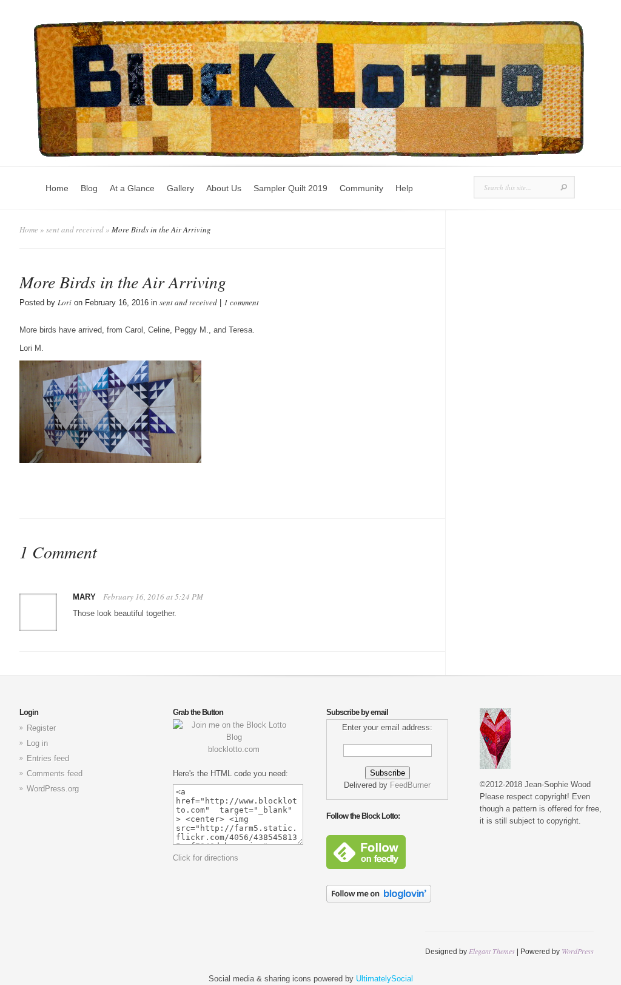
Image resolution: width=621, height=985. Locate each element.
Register (41, 728)
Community (361, 188)
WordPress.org (53, 788)
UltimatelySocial (384, 978)
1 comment (241, 302)
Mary (84, 596)
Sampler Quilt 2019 (290, 188)
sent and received (75, 229)
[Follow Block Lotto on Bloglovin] (378, 899)
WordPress (578, 951)
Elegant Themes (492, 951)
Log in (37, 743)
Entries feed (48, 758)
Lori (65, 302)
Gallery (180, 188)
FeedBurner (410, 785)
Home (57, 188)
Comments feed (54, 773)
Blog (89, 188)
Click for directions (205, 857)
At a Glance (132, 188)
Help (404, 188)
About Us (223, 188)
